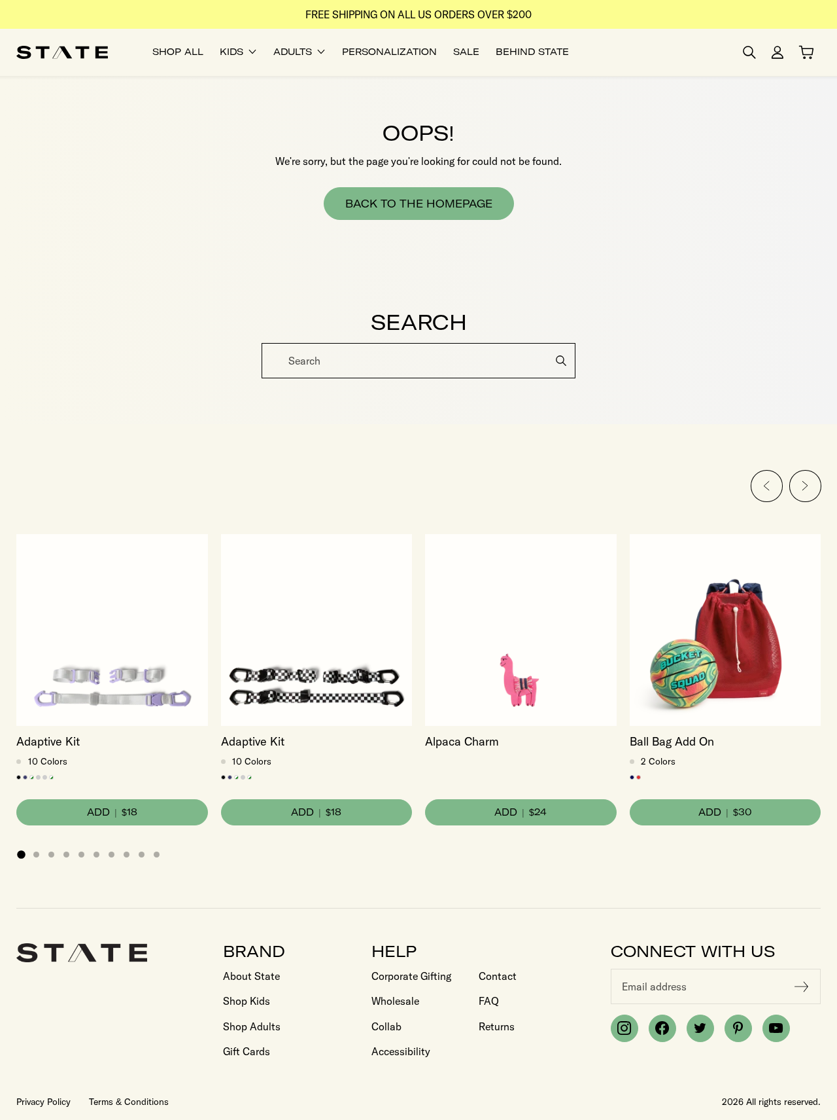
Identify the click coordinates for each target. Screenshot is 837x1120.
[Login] (777, 52)
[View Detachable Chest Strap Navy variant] (25, 777)
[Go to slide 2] (36, 854)
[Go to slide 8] (126, 854)
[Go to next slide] (805, 486)
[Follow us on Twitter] (700, 1028)
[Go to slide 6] (96, 854)
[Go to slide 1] (20, 854)
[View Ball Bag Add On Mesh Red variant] (638, 777)
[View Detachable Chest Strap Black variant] (18, 777)
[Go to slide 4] (66, 854)
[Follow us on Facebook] (662, 1028)
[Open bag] (806, 52)
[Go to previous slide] (767, 486)
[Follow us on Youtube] (776, 1028)
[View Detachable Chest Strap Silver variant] (38, 777)
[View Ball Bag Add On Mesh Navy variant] (632, 777)
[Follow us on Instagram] (624, 1028)
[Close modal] (826, 345)
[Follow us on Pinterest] (738, 1028)
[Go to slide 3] (51, 854)
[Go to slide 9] (141, 854)
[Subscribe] (801, 986)
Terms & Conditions (129, 1102)
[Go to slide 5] (81, 854)
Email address (654, 986)
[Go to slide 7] (111, 854)
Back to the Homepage (418, 203)
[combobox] (418, 360)
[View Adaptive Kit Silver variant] (45, 777)
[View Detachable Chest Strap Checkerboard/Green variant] (31, 777)
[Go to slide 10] (156, 854)
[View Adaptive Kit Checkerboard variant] (51, 777)
